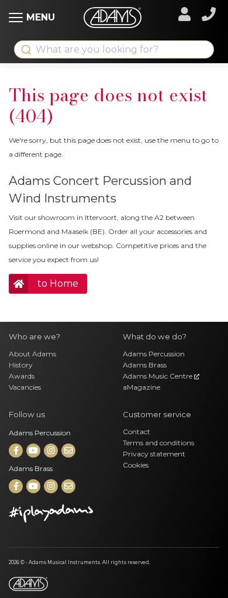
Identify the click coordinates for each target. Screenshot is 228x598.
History (21, 364)
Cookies (135, 464)
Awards (21, 376)
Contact (136, 431)
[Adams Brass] (17, 486)
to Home (57, 283)
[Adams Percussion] (17, 450)
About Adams (32, 353)
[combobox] (114, 49)
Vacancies (25, 387)
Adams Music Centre (158, 376)
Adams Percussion (154, 353)
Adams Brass (145, 364)
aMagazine (141, 387)
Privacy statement (154, 453)
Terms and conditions (158, 442)
